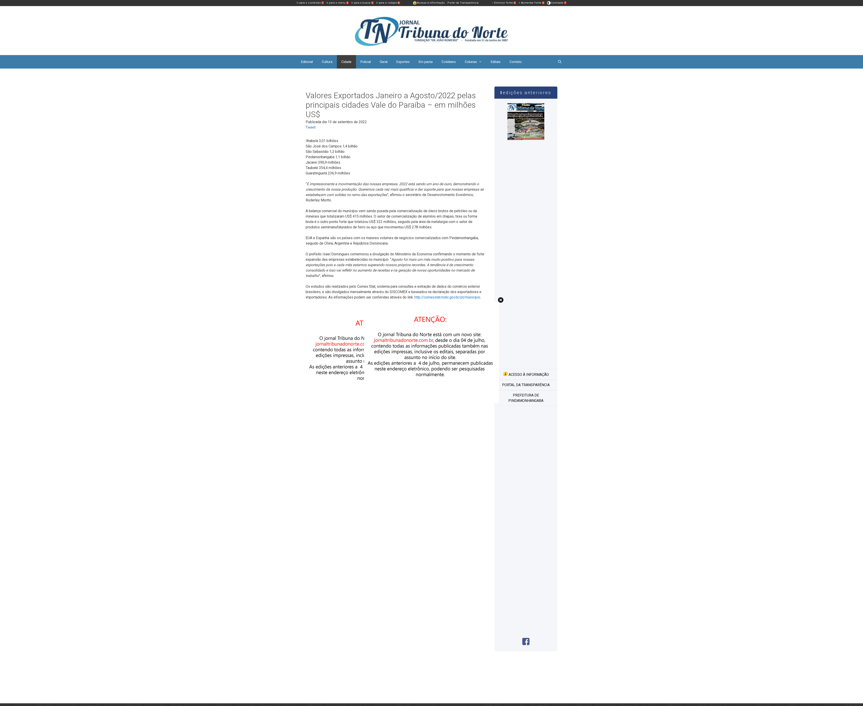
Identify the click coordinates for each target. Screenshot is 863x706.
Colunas (471, 62)
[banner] (373, 405)
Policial (365, 62)
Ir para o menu (337, 2)
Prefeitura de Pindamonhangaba (525, 398)
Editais (495, 62)
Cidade (346, 62)
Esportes (403, 62)
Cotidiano (449, 62)
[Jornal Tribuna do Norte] (431, 30)
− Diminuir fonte (504, 2)
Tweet (311, 127)
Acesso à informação (528, 374)
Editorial (307, 62)
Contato (515, 62)
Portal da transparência (526, 385)
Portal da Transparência (463, 2)
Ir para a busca (362, 2)
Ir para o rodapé (388, 2)
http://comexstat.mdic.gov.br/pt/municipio (447, 297)
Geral (383, 62)
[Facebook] (525, 644)
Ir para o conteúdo (310, 2)
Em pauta (426, 62)
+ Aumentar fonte (531, 2)
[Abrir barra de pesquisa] (559, 62)
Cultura (327, 62)
